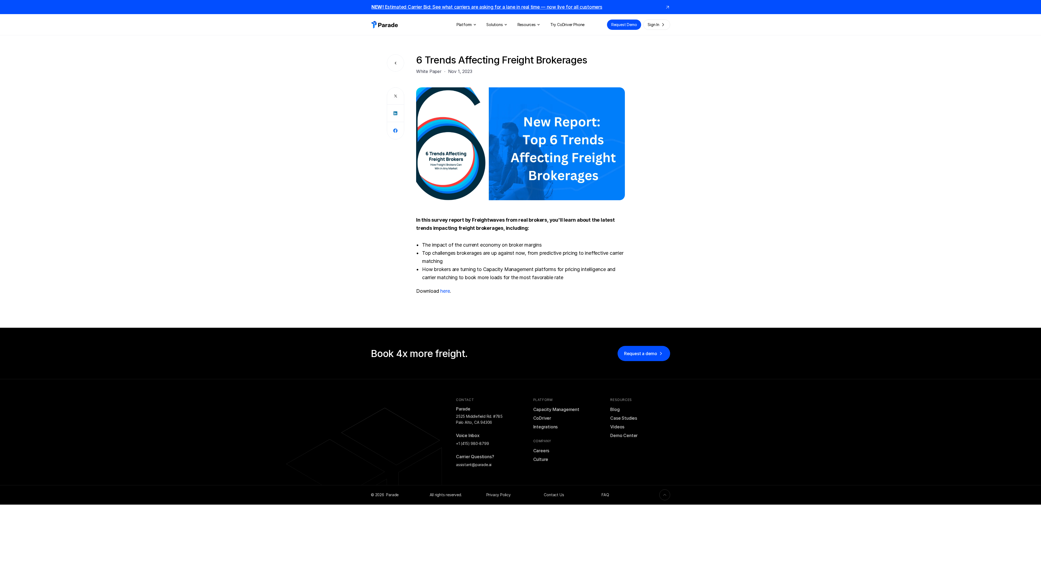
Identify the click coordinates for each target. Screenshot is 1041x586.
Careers (541, 450)
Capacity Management (556, 409)
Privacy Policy (498, 494)
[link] (667, 7)
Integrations (545, 426)
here (445, 291)
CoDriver (542, 418)
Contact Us (554, 494)
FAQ (605, 494)
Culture (540, 459)
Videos (617, 426)
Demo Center (624, 435)
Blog (614, 409)
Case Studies (623, 418)
